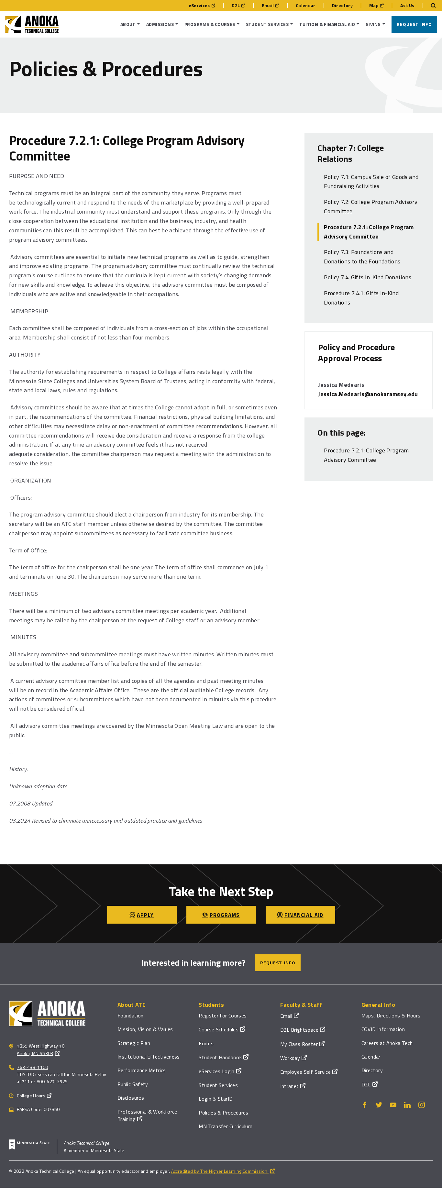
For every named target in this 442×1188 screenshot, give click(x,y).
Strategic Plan (133, 1043)
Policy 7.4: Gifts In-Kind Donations (367, 277)
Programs (225, 915)
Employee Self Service (305, 1072)
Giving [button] (373, 24)
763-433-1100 (32, 1067)
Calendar (305, 5)
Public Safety (132, 1084)
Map (374, 5)
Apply (145, 915)
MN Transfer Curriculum (225, 1126)
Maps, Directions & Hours (391, 1015)
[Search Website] (430, 5)
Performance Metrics (141, 1070)
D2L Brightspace (299, 1030)
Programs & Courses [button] (209, 24)
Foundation (130, 1015)
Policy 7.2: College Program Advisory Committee (370, 206)
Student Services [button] (267, 24)
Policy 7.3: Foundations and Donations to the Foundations (362, 257)
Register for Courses (223, 1015)
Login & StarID (216, 1099)
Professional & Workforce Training (147, 1115)
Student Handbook (220, 1057)
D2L (236, 5)
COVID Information (383, 1029)
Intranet (289, 1086)
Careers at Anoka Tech (387, 1043)
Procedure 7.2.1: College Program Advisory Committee (369, 232)
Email (268, 5)
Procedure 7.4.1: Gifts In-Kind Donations (361, 298)
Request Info (414, 24)
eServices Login (216, 1071)
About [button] (128, 24)
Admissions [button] (160, 24)
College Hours (31, 1095)
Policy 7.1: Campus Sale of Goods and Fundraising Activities (371, 181)
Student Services (218, 1085)
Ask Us (407, 5)
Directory (342, 5)
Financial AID (304, 915)
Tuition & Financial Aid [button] (327, 24)
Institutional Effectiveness (148, 1056)
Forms (206, 1043)
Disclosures (130, 1098)
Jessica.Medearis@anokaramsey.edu (368, 394)
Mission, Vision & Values (145, 1029)
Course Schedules (218, 1029)
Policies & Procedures (224, 1112)
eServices (199, 5)
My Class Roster (299, 1044)
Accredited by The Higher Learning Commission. (220, 1171)
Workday (290, 1058)
